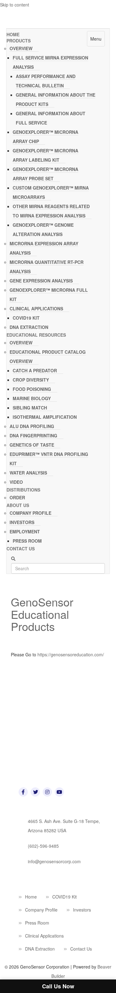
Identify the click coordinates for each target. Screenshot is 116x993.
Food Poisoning (32, 389)
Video (16, 482)
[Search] (13, 559)
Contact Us (20, 548)
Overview (21, 48)
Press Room (27, 541)
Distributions (23, 490)
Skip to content (14, 5)
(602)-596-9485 (43, 846)
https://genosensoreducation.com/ (70, 654)
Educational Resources (36, 335)
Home (12, 34)
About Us (17, 505)
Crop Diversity (31, 380)
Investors (22, 522)
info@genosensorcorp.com (54, 861)
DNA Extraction (29, 327)
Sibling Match (30, 408)
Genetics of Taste (32, 445)
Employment (25, 531)
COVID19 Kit (26, 318)
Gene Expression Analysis (41, 281)
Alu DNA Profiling (32, 426)
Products (18, 40)
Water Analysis (28, 473)
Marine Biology (32, 398)
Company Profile (30, 513)
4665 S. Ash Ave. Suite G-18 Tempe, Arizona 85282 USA (64, 825)
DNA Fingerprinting (33, 435)
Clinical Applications (36, 308)
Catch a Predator (35, 370)
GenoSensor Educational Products (42, 614)
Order (17, 497)
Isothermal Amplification (45, 417)
